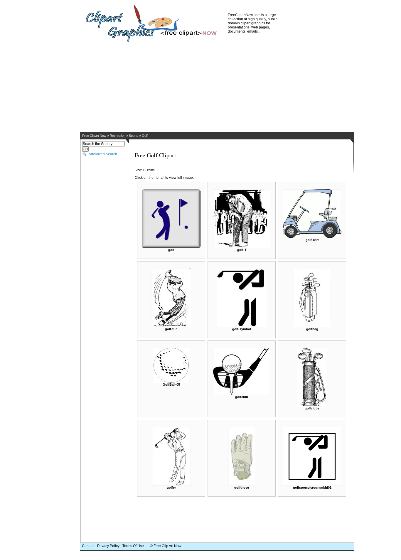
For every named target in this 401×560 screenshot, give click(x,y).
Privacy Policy (108, 546)
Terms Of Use (133, 546)
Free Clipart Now (94, 135)
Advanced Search (103, 154)
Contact (88, 546)
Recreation (117, 135)
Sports (133, 135)
